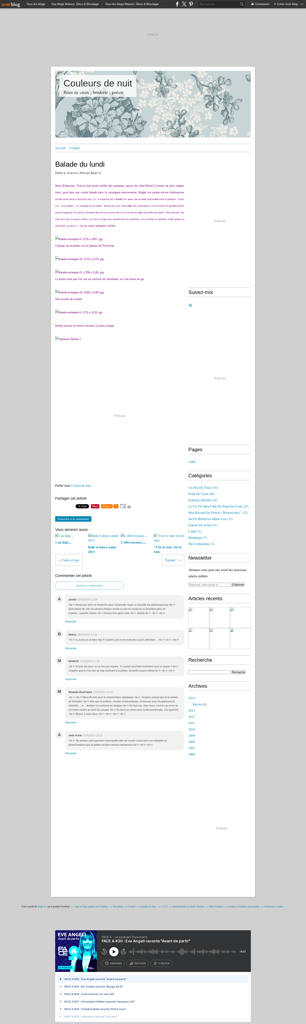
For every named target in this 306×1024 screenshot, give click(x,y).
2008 (191, 741)
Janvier (197, 704)
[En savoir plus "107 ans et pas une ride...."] (240, 638)
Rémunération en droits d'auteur (188, 906)
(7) (194, 531)
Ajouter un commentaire (89, 585)
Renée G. (42, 906)
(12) (210, 518)
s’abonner (116, 963)
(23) (218, 506)
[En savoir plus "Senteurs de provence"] (198, 638)
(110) (203, 487)
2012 (191, 716)
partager (140, 963)
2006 (191, 754)
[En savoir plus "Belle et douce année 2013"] (240, 617)
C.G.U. (165, 906)
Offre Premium (216, 906)
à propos (163, 963)
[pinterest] (191, 4)
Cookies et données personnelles (244, 906)
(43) (203, 500)
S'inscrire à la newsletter (73, 519)
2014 (191, 698)
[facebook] (177, 4)
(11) (202, 525)
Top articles (118, 906)
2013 (191, 710)
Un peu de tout (81, 485)
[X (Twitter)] (184, 4)
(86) (201, 493)
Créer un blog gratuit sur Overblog (91, 906)
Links (192, 461)
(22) (218, 512)
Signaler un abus (148, 906)
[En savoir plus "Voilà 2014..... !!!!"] (198, 617)
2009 (191, 735)
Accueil (60, 148)
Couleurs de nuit (97, 83)
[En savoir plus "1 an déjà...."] (219, 617)
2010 (191, 729)
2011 (191, 723)
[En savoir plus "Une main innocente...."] (219, 638)
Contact (75, 148)
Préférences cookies (274, 906)
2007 (191, 748)
